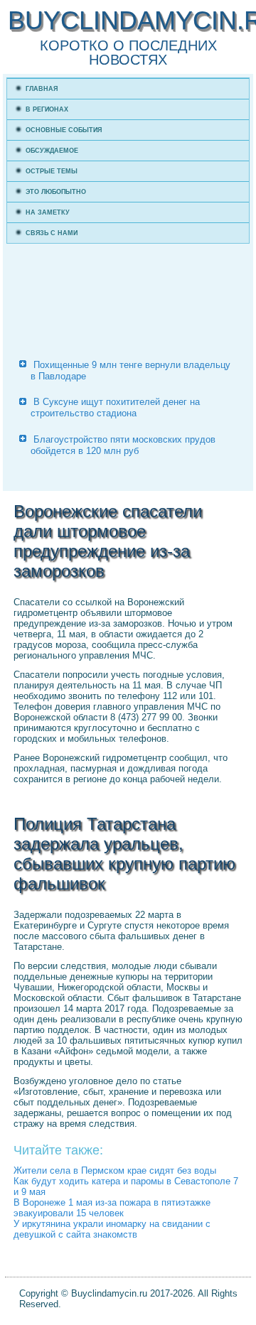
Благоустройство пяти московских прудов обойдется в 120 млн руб (123, 445)
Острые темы (52, 171)
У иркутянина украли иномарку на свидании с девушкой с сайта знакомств (112, 1229)
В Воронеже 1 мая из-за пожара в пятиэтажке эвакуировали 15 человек (112, 1207)
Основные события (64, 130)
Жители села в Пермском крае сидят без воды (115, 1170)
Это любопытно (56, 191)
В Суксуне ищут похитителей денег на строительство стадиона (115, 407)
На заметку (48, 212)
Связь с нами (52, 233)
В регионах (47, 109)
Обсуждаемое (52, 150)
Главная (42, 88)
